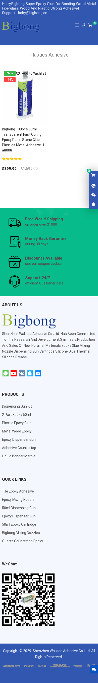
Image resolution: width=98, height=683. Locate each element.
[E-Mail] (37, 373)
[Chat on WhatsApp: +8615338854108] (93, 185)
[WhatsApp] (5, 373)
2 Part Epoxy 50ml (16, 415)
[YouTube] (13, 373)
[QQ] (29, 373)
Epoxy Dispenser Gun (19, 439)
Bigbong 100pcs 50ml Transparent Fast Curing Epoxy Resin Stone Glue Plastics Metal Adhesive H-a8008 (23, 139)
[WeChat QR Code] (93, 195)
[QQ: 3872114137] (93, 204)
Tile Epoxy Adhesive (18, 491)
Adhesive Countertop (19, 448)
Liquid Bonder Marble (18, 456)
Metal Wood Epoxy (16, 431)
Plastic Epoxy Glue (16, 423)
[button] (31, 73)
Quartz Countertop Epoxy (22, 541)
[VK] (21, 373)
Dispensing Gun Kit (17, 406)
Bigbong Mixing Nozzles (21, 533)
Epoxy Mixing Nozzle (18, 500)
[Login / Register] (83, 25)
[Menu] (77, 25)
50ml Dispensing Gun (19, 508)
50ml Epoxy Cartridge (19, 524)
